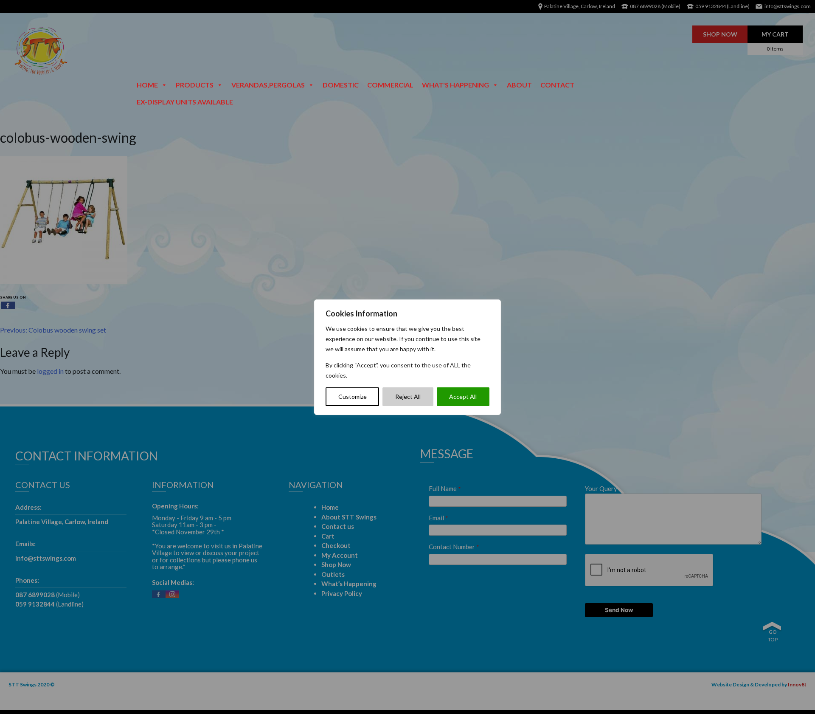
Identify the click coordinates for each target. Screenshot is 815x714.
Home (147, 85)
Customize (352, 396)
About (519, 85)
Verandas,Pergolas (268, 85)
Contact (557, 85)
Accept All (463, 396)
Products (195, 85)
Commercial (390, 85)
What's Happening (455, 85)
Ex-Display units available (185, 102)
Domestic (341, 85)
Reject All (408, 396)
